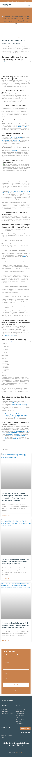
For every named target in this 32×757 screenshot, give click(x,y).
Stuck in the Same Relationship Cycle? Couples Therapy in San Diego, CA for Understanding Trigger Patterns (15, 625)
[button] (29, 4)
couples (23, 435)
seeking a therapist (10, 335)
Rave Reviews (4, 711)
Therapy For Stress (20, 709)
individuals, (18, 435)
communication (5, 140)
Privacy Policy (26, 748)
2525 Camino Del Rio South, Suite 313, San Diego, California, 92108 (18, 1)
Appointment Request (6, 735)
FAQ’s (2, 731)
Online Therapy (19, 717)
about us (15, 438)
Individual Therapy (20, 715)
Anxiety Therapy (20, 711)
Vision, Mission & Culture (7, 713)
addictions (18, 434)
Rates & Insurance (5, 733)
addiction (3, 110)
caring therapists (25, 408)
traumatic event (16, 150)
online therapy (9, 434)
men (5, 437)
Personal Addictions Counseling (20, 720)
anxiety (25, 256)
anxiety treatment (12, 432)
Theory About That (19, 752)
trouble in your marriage (16, 137)
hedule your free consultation (18, 402)
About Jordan (4, 709)
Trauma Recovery (20, 723)
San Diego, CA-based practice (19, 404)
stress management (20, 431)
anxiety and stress (22, 126)
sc (10, 402)
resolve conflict (16, 140)
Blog (2, 737)
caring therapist (15, 417)
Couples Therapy (20, 713)
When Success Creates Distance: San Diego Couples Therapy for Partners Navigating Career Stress (15, 561)
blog (4, 438)
